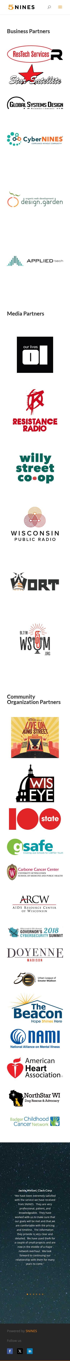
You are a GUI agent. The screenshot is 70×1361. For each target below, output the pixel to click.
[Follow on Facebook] (10, 1351)
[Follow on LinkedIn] (30, 1351)
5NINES (31, 1331)
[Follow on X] (20, 1351)
